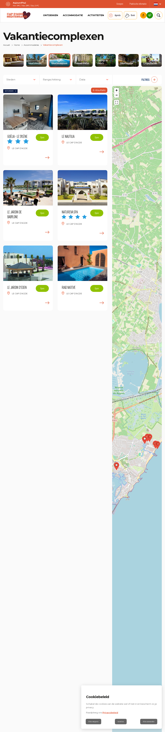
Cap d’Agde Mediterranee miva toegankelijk (143, 15)
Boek (133, 15)
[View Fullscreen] (116, 102)
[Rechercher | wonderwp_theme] (157, 15)
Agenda (118, 15)
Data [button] (82, 79)
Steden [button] (10, 79)
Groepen (119, 3)
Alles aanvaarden (149, 721)
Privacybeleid (110, 712)
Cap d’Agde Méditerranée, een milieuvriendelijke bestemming (149, 15)
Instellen (121, 721)
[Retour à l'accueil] (19, 15)
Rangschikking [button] (52, 79)
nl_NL (157, 4)
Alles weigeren (93, 721)
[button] (139, 79)
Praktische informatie (138, 3)
